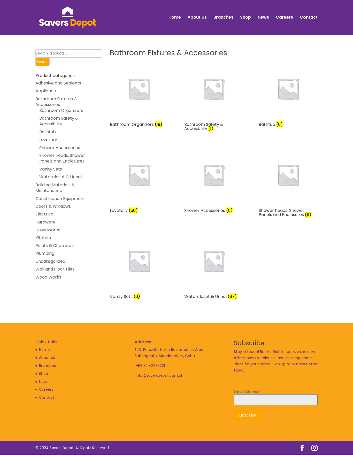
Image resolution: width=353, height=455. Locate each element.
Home (174, 18)
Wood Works (48, 277)
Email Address (247, 391)
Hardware (45, 222)
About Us (197, 18)
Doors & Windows (53, 206)
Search (42, 61)
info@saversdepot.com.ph (159, 375)
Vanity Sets (50, 169)
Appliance (45, 91)
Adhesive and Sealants (58, 83)
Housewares (47, 230)
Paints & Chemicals (54, 246)
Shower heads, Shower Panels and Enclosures (62, 158)
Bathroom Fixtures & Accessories (56, 101)
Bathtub (47, 132)
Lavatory (48, 140)
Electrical (45, 214)
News (263, 18)
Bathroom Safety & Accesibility (58, 121)
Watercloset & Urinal (60, 177)
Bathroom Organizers (61, 110)
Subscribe (246, 415)
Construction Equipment (60, 199)
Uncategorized (50, 261)
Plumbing (44, 253)
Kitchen (43, 238)
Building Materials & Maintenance (55, 188)
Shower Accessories (59, 148)
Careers (284, 18)
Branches (223, 18)
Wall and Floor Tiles (54, 269)
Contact (309, 18)
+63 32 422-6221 (150, 365)
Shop (245, 18)
